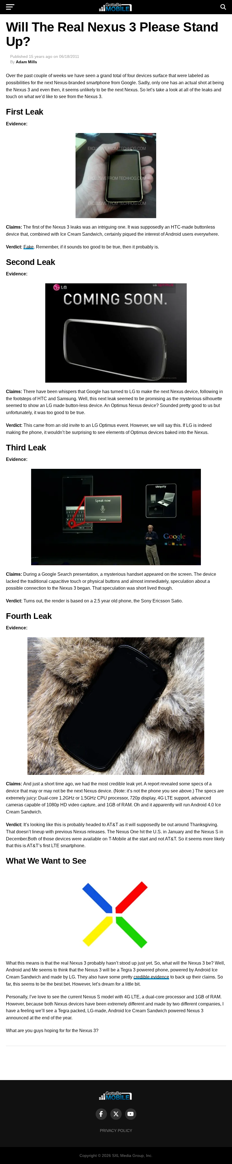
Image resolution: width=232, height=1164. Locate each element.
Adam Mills (26, 62)
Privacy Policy (116, 1130)
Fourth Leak (28, 616)
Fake (28, 246)
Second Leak (30, 262)
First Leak (24, 111)
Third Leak (26, 447)
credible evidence (151, 977)
